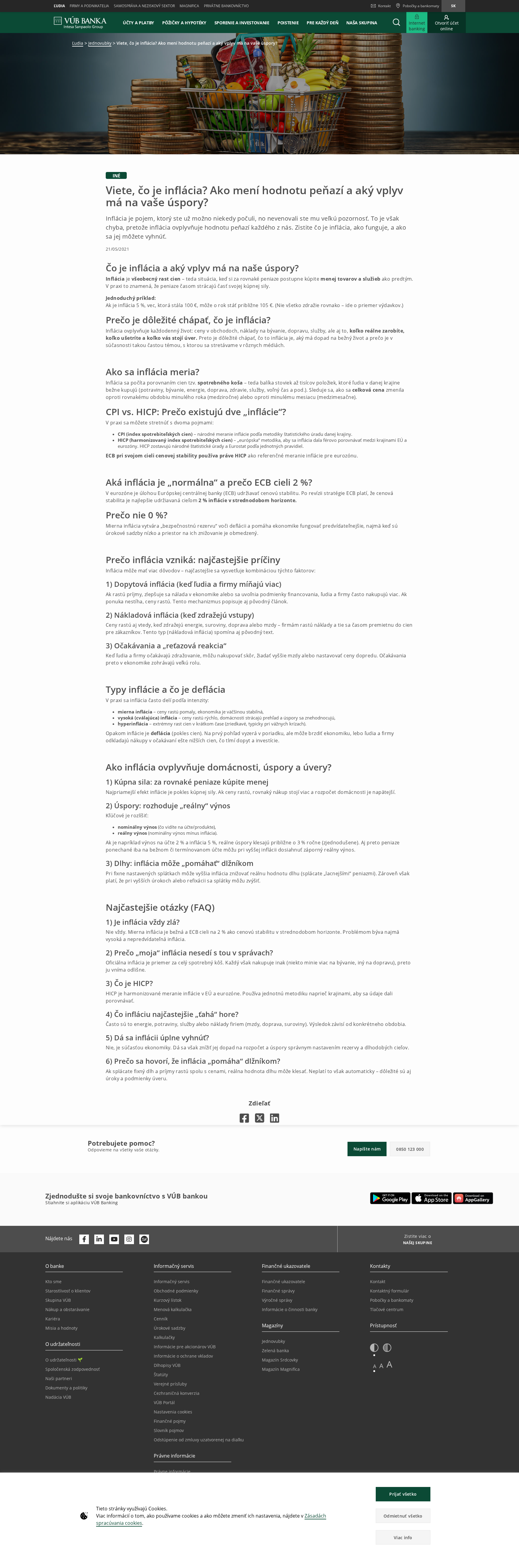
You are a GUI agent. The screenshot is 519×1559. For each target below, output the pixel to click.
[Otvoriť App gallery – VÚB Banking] (473, 1198)
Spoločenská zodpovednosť (72, 1369)
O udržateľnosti (61, 1360)
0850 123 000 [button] (410, 1149)
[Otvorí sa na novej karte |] (244, 1118)
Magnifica (189, 5)
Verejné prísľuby (170, 1384)
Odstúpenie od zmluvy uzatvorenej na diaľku (199, 1440)
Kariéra (52, 1319)
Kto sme (53, 1281)
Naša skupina (361, 23)
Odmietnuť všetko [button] (403, 1516)
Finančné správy (278, 1291)
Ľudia (59, 5)
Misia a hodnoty (61, 1328)
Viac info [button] (403, 1537)
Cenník (161, 1319)
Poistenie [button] (288, 23)
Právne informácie (172, 1471)
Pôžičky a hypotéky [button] (184, 23)
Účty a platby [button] (138, 23)
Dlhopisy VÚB (167, 1365)
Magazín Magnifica (281, 1369)
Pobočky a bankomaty (391, 1300)
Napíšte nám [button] (367, 1149)
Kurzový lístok (167, 1300)
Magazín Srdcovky (280, 1360)
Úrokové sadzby (169, 1328)
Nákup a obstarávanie (67, 1309)
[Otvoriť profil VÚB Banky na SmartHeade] (144, 1239)
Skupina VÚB (58, 1300)
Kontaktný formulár (389, 1291)
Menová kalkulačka (173, 1309)
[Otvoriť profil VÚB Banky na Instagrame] (129, 1239)
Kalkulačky (164, 1337)
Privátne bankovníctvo (226, 5)
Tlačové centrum (386, 1309)
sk (453, 5)
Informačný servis (172, 1281)
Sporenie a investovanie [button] (241, 23)
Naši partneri (58, 1378)
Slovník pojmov (169, 1430)
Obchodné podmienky (176, 1291)
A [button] (374, 1366)
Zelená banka (275, 1350)
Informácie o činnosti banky (289, 1309)
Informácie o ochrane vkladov (183, 1356)
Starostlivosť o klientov (67, 1291)
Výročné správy (277, 1300)
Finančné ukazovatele (283, 1281)
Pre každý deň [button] (322, 23)
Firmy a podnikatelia (89, 5)
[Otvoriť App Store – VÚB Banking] (431, 1198)
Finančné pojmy (170, 1421)
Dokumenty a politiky (66, 1388)
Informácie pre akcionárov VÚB (185, 1346)
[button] (396, 22)
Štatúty (161, 1374)
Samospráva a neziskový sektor (144, 5)
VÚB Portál (164, 1402)
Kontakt (384, 5)
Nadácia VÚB (58, 1397)
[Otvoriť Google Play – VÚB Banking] (390, 1198)
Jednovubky (99, 43)
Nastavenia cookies (173, 1412)
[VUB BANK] (80, 22)
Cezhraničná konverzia (176, 1393)
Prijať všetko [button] (403, 1494)
